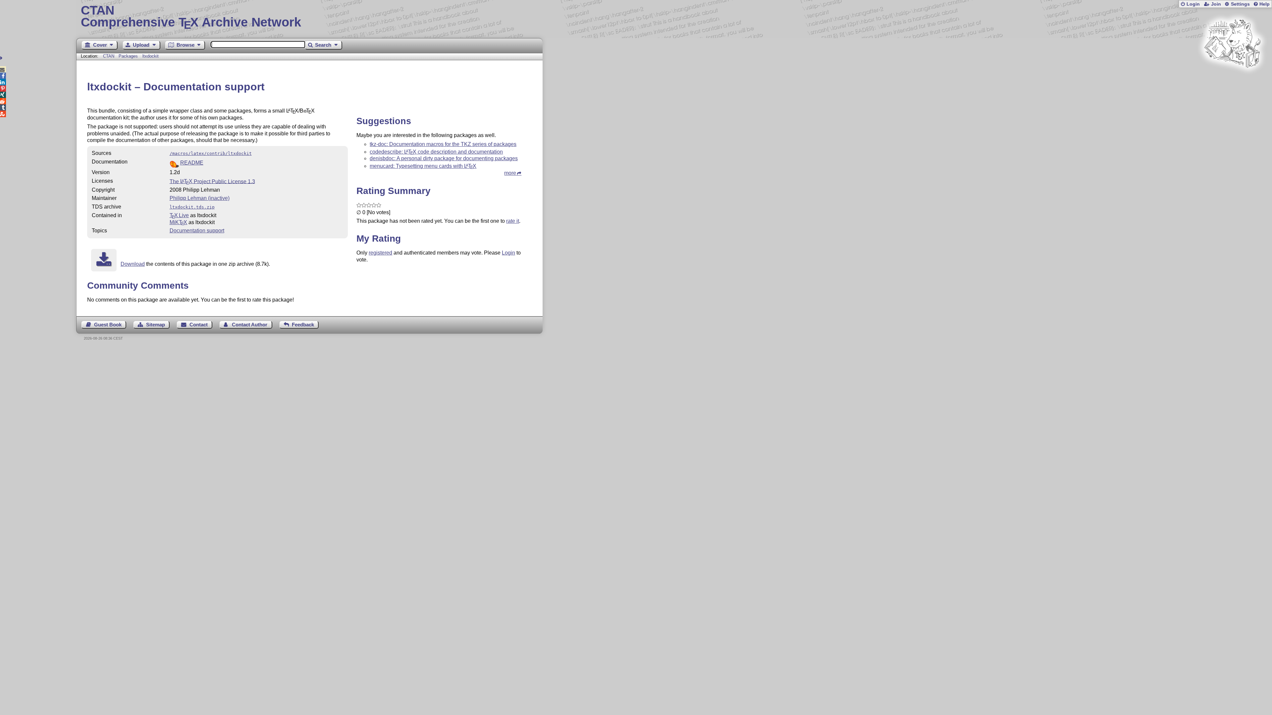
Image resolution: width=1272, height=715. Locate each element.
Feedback (303, 324)
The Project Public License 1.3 (212, 181)
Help (1264, 4)
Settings (1240, 4)
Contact (198, 324)
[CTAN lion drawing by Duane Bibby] (1232, 80)
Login (1193, 4)
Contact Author (249, 324)
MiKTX (178, 222)
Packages (129, 56)
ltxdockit (150, 56)
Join (1216, 4)
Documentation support (197, 230)
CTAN (108, 56)
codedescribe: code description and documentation (436, 152)
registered (380, 253)
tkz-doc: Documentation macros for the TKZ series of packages (443, 144)
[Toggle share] (2, 58)
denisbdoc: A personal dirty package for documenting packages (444, 158)
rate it (512, 221)
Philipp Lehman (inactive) (200, 198)
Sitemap (155, 324)
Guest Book (108, 324)
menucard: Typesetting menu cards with (423, 166)
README (191, 163)
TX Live (179, 215)
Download (133, 264)
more (510, 173)
